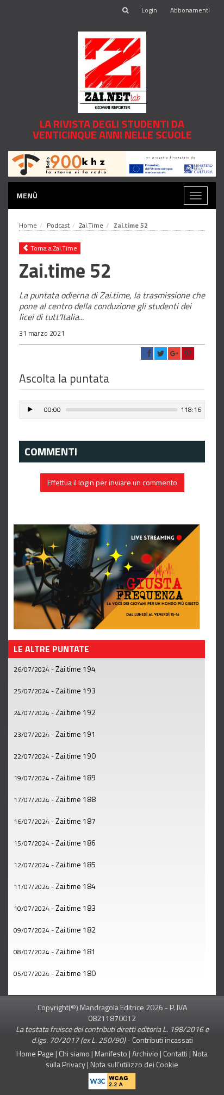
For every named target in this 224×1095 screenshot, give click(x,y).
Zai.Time (91, 225)
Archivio (145, 1053)
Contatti (175, 1053)
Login (149, 10)
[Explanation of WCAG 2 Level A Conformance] (112, 1078)
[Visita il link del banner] (112, 162)
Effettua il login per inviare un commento (112, 482)
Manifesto (111, 1053)
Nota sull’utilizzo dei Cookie (134, 1064)
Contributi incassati (162, 1040)
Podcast (58, 225)
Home (28, 225)
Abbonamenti (190, 10)
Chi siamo (74, 1053)
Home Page (35, 1053)
